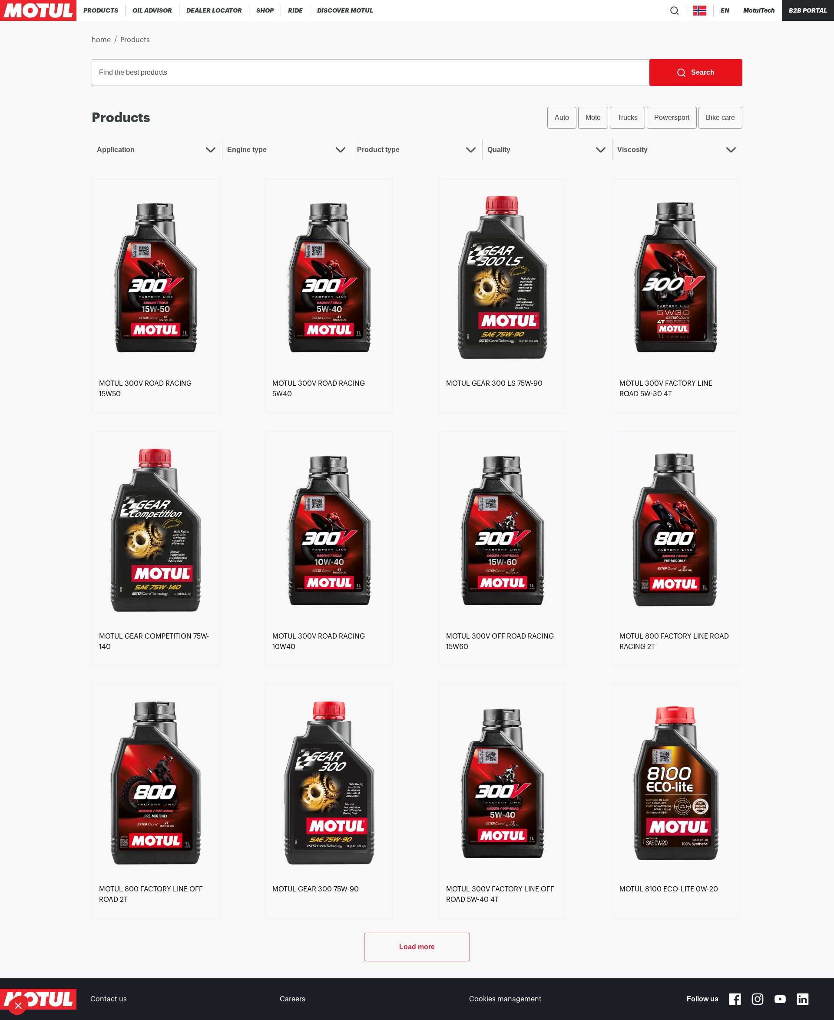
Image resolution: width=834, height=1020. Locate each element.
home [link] (101, 39)
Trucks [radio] (627, 117)
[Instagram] (757, 999)
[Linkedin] (803, 999)
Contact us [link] (108, 999)
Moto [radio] (593, 117)
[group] (644, 118)
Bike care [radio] (720, 117)
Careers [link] (292, 999)
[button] (18, 1005)
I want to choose (54, 976)
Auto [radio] (562, 117)
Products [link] (135, 39)
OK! (145, 976)
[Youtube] (780, 999)
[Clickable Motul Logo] (38, 10)
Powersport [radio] (671, 117)
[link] (265, 10)
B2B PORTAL (808, 10)
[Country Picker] (700, 11)
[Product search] (674, 10)
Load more (417, 946)
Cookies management (505, 999)
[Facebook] (735, 999)
